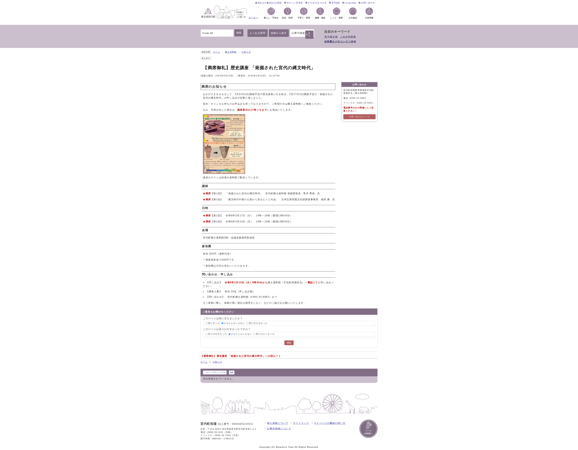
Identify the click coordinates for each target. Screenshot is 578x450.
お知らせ (246, 52)
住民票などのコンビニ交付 (340, 41)
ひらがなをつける (317, 3)
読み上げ (262, 3)
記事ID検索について (279, 428)
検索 (238, 32)
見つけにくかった (265, 334)
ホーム (216, 52)
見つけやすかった (217, 334)
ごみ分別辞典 (348, 36)
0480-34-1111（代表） (220, 432)
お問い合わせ (368, 3)
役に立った (214, 323)
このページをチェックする (215, 372)
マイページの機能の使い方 (330, 423)
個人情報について (277, 423)
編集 (231, 372)
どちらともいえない (234, 323)
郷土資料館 (231, 52)
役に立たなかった (258, 323)
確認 (289, 343)
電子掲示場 (331, 36)
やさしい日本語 (295, 3)
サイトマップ (301, 423)
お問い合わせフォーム (359, 117)
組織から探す (279, 33)
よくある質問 (258, 33)
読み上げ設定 (275, 3)
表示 (309, 34)
